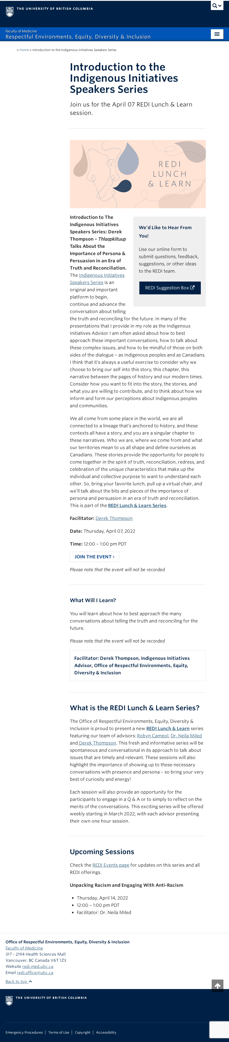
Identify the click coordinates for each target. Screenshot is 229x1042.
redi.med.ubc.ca (37, 966)
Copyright (82, 1032)
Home (24, 50)
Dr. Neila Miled (186, 735)
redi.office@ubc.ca (35, 972)
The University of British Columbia (98, 11)
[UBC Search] (217, 7)
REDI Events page (110, 865)
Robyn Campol (152, 735)
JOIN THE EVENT (94, 556)
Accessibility (106, 1032)
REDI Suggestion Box (167, 287)
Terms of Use (58, 1032)
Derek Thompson (114, 518)
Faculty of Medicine (24, 948)
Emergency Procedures (24, 1032)
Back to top (17, 981)
